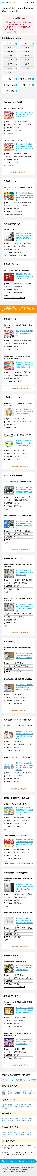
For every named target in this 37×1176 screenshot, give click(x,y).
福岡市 (16, 1132)
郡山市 (10, 1134)
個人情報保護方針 (24, 1169)
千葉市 (4, 1093)
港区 (24, 1091)
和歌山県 (27, 68)
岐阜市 (4, 1120)
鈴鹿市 (18, 1120)
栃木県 (10, 68)
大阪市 (4, 1105)
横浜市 (4, 1091)
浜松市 (12, 1118)
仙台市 (10, 1132)
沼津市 (30, 1118)
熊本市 (4, 1136)
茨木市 (10, 1106)
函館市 (23, 1134)
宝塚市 (16, 1106)
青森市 (16, 1134)
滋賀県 (27, 64)
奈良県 (27, 60)
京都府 (27, 51)
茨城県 (10, 72)
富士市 (24, 1118)
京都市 (10, 1105)
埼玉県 (10, 60)
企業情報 (12, 1167)
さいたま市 (17, 1091)
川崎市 (10, 1093)
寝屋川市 (4, 1108)
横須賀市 (30, 1093)
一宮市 (4, 1122)
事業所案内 (17, 1167)
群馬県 (10, 64)
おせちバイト (7, 1080)
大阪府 (27, 47)
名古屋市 (4, 1118)
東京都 (10, 47)
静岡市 (18, 1118)
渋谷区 (30, 1091)
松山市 (23, 1132)
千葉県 (10, 56)
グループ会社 (15, 1169)
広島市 (29, 1132)
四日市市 (11, 1120)
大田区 (24, 1093)
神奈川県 (10, 51)
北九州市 (29, 1134)
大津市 (23, 1106)
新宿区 (10, 1091)
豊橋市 (24, 1120)
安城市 (30, 1120)
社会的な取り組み (26, 1167)
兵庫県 (27, 56)
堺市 (29, 1105)
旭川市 (4, 1134)
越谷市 (4, 1095)
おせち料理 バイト (21, 1080)
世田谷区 (17, 1093)
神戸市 (16, 1105)
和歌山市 (23, 1105)
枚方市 (29, 1106)
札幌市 (4, 1132)
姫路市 (4, 1106)
